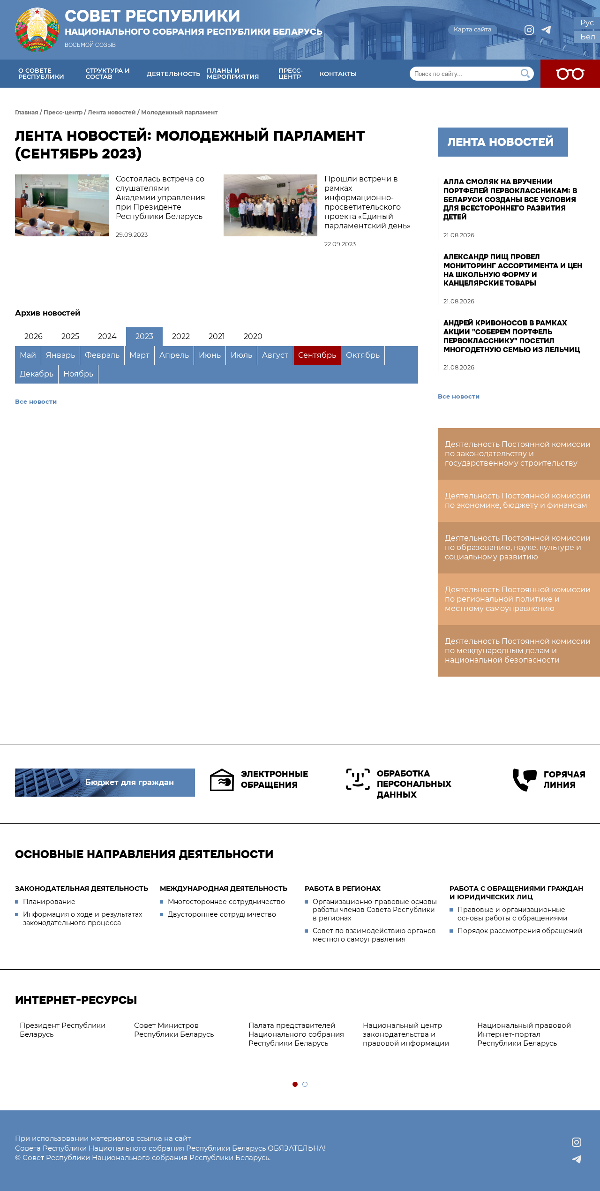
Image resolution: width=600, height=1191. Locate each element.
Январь (60, 355)
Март (139, 355)
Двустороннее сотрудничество (222, 914)
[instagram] (529, 30)
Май (28, 355)
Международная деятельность (223, 888)
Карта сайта (473, 29)
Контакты (338, 73)
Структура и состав (108, 73)
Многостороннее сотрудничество (226, 901)
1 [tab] (295, 1084)
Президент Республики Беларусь (62, 1030)
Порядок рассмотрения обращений (520, 931)
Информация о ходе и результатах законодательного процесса (82, 918)
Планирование (49, 901)
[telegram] (546, 30)
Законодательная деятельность (81, 888)
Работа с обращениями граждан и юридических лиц (516, 892)
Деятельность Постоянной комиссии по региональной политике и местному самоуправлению (518, 599)
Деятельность (173, 73)
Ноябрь (78, 373)
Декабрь (36, 373)
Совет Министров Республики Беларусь (174, 1030)
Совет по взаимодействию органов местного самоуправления (374, 935)
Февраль (102, 355)
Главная (26, 112)
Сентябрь (317, 355)
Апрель (174, 355)
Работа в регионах (343, 888)
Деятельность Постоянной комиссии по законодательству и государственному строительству (518, 453)
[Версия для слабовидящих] (570, 74)
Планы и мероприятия (233, 73)
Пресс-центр (290, 73)
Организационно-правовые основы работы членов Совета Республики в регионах (375, 909)
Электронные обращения (274, 779)
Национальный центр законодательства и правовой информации (406, 1034)
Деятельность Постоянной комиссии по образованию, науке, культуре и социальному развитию (518, 547)
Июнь (210, 355)
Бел (587, 36)
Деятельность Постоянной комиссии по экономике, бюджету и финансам (518, 500)
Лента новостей (112, 112)
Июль (241, 355)
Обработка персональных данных (414, 784)
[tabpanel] (72, 1030)
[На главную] (37, 30)
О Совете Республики (41, 73)
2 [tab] (305, 1084)
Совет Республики (193, 22)
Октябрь (363, 355)
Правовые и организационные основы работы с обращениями (513, 913)
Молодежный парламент (179, 112)
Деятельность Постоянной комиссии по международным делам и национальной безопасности (518, 650)
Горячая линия (564, 780)
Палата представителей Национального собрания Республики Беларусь (296, 1034)
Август (275, 355)
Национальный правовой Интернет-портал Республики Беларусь (524, 1034)
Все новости (36, 401)
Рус (587, 22)
